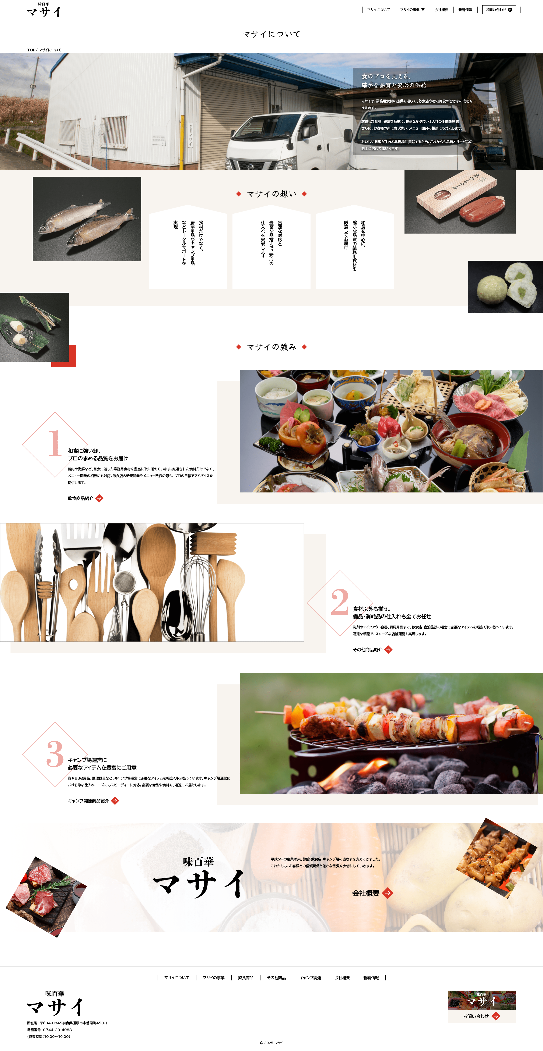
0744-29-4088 (57, 1030)
